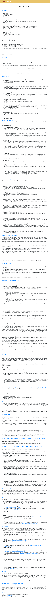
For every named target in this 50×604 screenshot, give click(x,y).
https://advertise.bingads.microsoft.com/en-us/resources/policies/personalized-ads (19, 544)
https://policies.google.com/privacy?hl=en (12, 507)
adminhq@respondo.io (10, 595)
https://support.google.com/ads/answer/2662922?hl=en (14, 551)
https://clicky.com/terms (36, 516)
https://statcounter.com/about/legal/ (11, 519)
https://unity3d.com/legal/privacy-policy (29, 523)
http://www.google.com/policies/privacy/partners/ (29, 553)
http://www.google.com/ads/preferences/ (19, 540)
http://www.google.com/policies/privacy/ (18, 554)
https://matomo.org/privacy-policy (10, 514)
